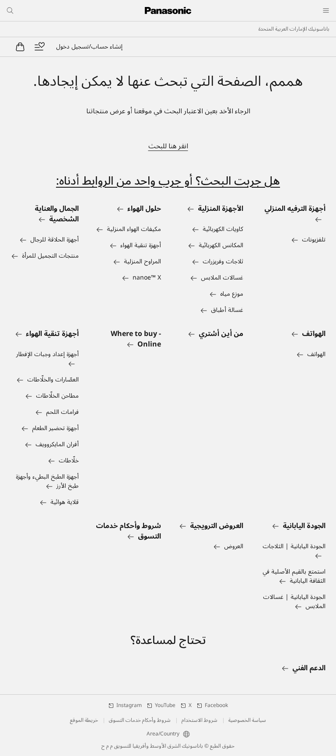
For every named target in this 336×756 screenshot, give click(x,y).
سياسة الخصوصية (247, 720)
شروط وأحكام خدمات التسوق (140, 720)
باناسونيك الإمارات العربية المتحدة (294, 29)
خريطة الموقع (84, 720)
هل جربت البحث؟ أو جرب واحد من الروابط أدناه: (168, 181)
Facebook (216, 705)
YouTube (165, 705)
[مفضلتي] (39, 46)
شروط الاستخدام (199, 720)
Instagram (129, 705)
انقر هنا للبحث (168, 146)
